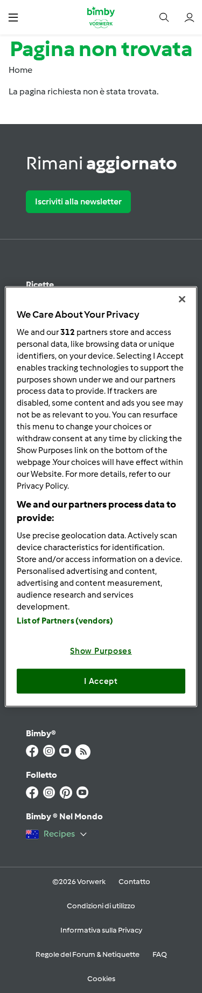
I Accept (101, 681)
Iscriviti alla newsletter (78, 201)
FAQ (159, 954)
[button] (13, 17)
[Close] (182, 299)
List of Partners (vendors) (65, 621)
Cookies (101, 978)
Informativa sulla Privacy (101, 930)
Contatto (134, 881)
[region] (101, 496)
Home (20, 70)
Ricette (40, 284)
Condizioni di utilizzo (101, 905)
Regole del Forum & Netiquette (88, 954)
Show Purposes (101, 651)
